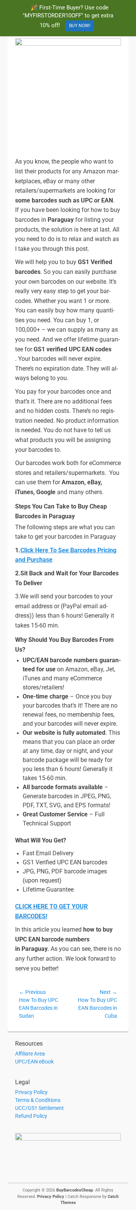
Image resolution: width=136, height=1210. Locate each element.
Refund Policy (31, 1116)
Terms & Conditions (37, 1100)
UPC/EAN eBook (34, 1062)
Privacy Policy (31, 1092)
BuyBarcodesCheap (74, 1190)
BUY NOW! (79, 25)
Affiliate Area (30, 1054)
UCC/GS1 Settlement (39, 1108)
